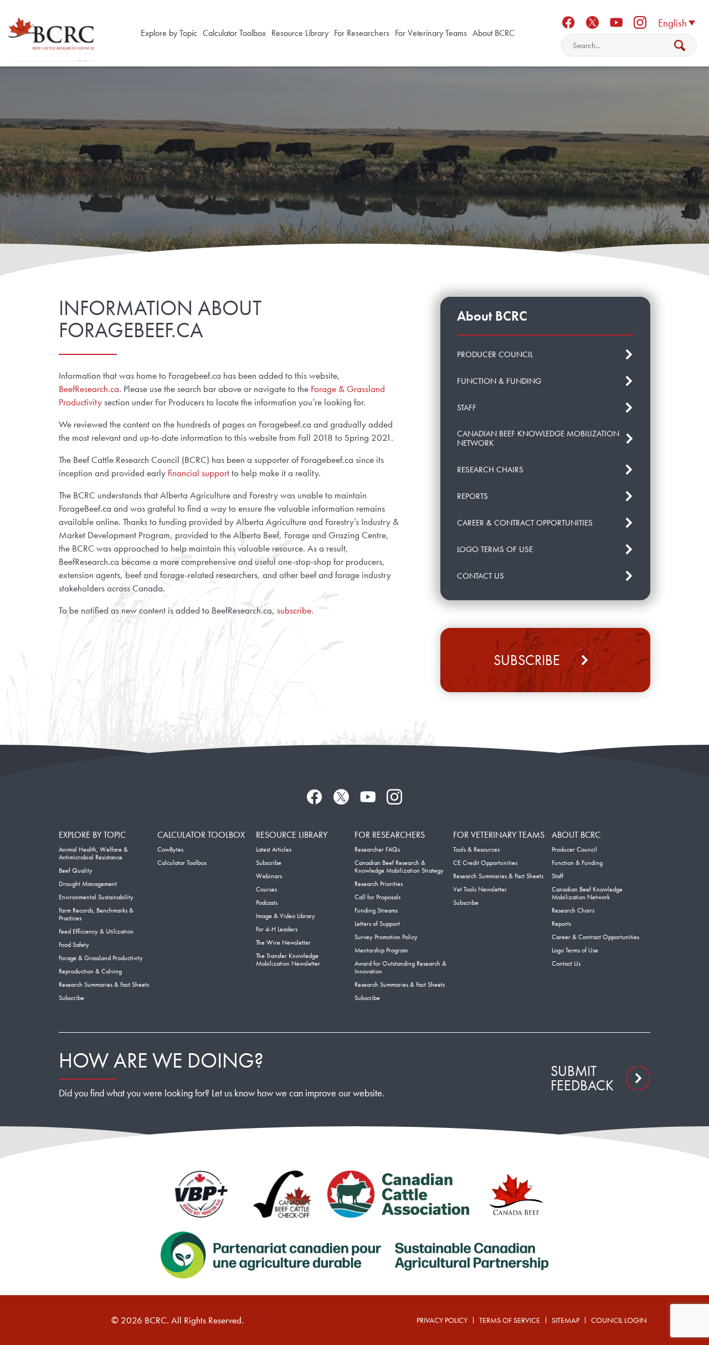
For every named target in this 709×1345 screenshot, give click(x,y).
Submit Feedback (582, 1078)
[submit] (679, 45)
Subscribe (527, 660)
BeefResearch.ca (89, 389)
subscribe (294, 610)
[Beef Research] (53, 33)
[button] (676, 22)
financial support (198, 473)
